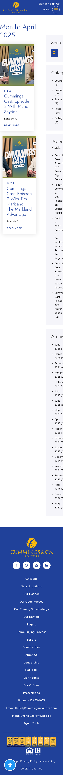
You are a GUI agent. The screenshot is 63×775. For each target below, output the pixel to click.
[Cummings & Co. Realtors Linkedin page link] (47, 565)
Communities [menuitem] (31, 647)
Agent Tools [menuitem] (32, 723)
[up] (55, 767)
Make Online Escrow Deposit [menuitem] (31, 715)
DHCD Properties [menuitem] (31, 768)
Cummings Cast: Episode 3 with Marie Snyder (16, 104)
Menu (47, 9)
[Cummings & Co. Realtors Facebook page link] (16, 565)
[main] (31, 263)
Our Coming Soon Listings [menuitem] (31, 609)
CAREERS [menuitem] (31, 578)
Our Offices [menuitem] (31, 685)
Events (58, 99)
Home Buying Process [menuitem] (31, 632)
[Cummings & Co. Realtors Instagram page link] (26, 565)
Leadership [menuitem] (31, 662)
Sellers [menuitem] (31, 639)
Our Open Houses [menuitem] (31, 601)
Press (7, 90)
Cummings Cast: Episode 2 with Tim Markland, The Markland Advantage (19, 201)
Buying (59, 80)
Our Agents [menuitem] (31, 677)
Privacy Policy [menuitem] (29, 761)
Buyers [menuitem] (31, 624)
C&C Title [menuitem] (31, 670)
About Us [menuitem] (32, 654)
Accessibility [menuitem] (47, 761)
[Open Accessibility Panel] (10, 765)
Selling (58, 118)
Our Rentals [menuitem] (32, 616)
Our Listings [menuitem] (32, 594)
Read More (11, 125)
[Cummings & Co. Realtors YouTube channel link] (36, 565)
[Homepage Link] (16, 7)
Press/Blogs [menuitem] (31, 693)
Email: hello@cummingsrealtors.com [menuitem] (31, 708)
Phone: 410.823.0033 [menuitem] (31, 700)
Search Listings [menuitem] (31, 586)
